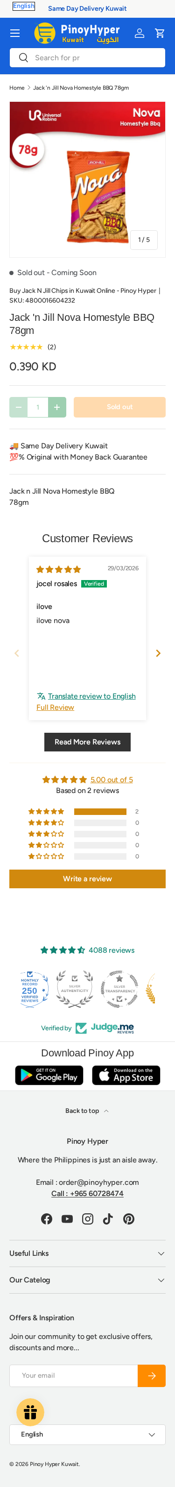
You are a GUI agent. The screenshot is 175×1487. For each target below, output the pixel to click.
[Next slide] (158, 653)
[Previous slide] (16, 653)
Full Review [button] (55, 707)
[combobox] (87, 57)
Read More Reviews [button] (87, 741)
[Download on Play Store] (49, 1074)
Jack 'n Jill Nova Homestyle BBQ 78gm (80, 88)
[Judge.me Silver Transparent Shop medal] (87, 989)
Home (16, 88)
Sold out (120, 407)
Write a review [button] (87, 878)
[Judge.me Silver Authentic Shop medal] (43, 989)
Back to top (82, 1111)
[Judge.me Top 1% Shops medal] (132, 989)
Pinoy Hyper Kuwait (54, 1464)
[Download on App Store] (126, 1074)
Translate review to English (92, 696)
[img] (58, 569)
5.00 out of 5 (112, 779)
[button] (160, 33)
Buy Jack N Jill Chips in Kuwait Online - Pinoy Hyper (82, 291)
